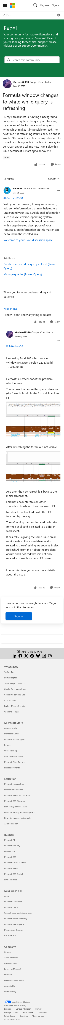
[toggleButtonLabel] (58, 15)
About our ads (38, 1016)
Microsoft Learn (11, 907)
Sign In (56, 5)
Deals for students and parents (17, 818)
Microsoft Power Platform (15, 862)
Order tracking (10, 750)
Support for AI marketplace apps (18, 913)
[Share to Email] (50, 655)
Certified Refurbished (13, 756)
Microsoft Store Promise (14, 762)
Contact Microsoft (23, 1008)
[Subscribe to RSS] (44, 655)
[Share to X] (26, 655)
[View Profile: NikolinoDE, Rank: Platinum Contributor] (7, 190)
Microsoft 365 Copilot (13, 874)
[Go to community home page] (12, 5)
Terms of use (28, 1012)
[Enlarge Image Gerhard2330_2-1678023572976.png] (33, 419)
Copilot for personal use (14, 694)
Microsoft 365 (10, 857)
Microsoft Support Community (28, 45)
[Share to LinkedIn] (14, 655)
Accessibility (9, 986)
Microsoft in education (14, 784)
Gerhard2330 (21, 82)
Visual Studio (10, 935)
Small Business (10, 879)
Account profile (10, 728)
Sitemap (7, 1008)
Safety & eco (9, 1016)
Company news (10, 963)
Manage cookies (11, 1012)
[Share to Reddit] (32, 655)
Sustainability (10, 991)
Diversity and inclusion (14, 980)
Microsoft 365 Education (14, 801)
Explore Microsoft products (15, 706)
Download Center (11, 733)
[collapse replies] (32, 185)
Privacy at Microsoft (12, 969)
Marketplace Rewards (13, 930)
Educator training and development (19, 812)
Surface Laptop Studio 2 (14, 683)
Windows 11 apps (11, 711)
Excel (8, 15)
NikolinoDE (19, 188)
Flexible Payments (12, 767)
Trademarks (43, 1012)
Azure (6, 896)
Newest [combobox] (54, 178)
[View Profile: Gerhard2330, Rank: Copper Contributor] (7, 83)
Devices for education (13, 789)
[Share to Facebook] (20, 655)
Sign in (18, 616)
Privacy (38, 1008)
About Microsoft (11, 957)
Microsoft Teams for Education (17, 795)
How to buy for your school (15, 806)
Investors (8, 974)
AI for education (11, 823)
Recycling (24, 1016)
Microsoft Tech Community (15, 918)
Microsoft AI (9, 840)
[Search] (35, 5)
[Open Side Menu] (5, 5)
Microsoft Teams (11, 868)
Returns (7, 745)
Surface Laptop (10, 677)
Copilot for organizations (15, 689)
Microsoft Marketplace (14, 924)
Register (44, 5)
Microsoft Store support (14, 739)
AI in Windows (10, 700)
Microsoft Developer (13, 901)
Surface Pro (9, 672)
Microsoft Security (12, 845)
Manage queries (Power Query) (23, 274)
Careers (7, 952)
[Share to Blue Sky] (38, 655)
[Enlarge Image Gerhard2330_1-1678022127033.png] (33, 466)
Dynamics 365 (10, 851)
